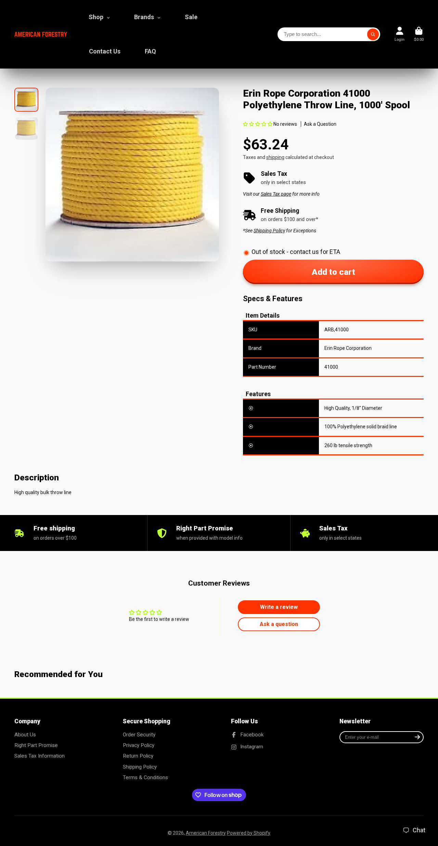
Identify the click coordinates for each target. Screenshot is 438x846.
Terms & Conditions (145, 777)
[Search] (373, 34)
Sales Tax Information (39, 756)
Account (399, 34)
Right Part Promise (36, 745)
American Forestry (206, 833)
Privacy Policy (138, 745)
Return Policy (138, 756)
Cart (419, 34)
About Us (25, 735)
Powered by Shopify (248, 833)
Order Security (139, 735)
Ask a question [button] (279, 624)
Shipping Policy (140, 767)
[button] (257, 124)
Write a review (279, 607)
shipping (275, 157)
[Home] (40, 34)
